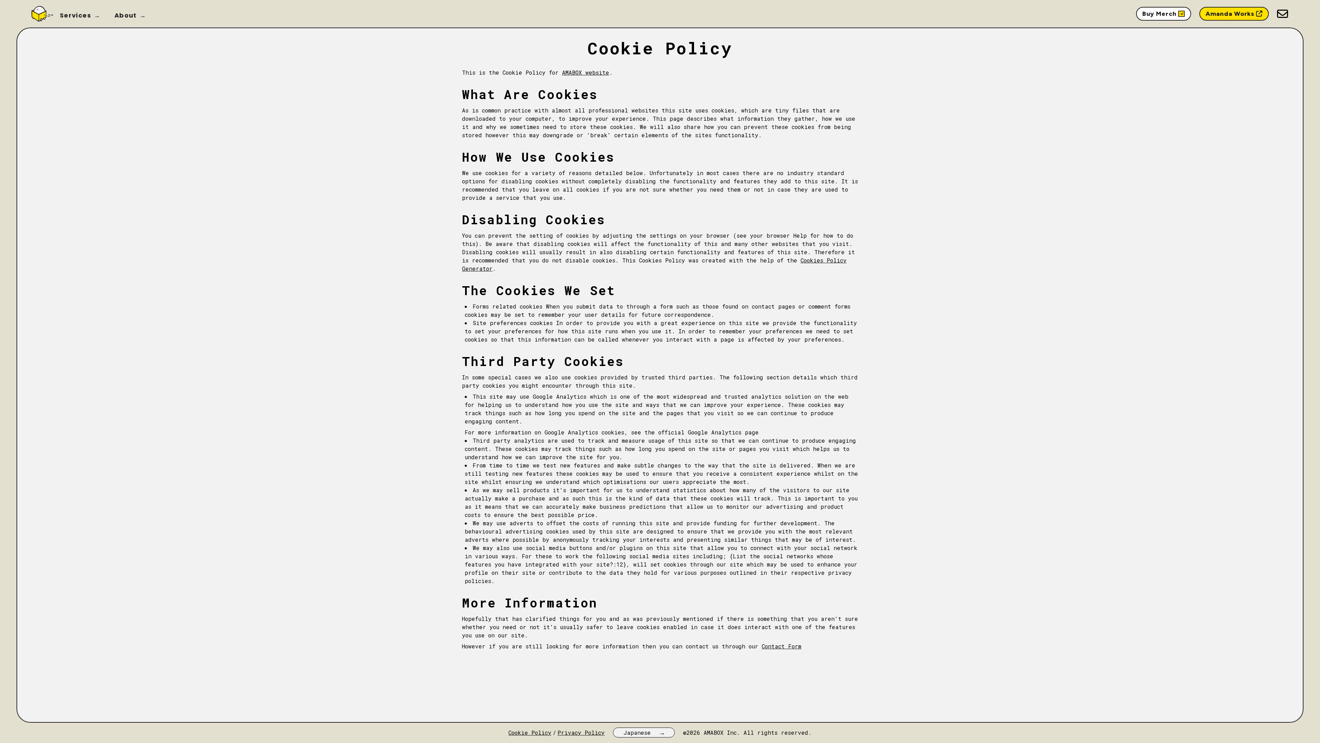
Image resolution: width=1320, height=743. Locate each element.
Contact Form (781, 646)
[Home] (41, 14)
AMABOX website (585, 72)
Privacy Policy (581, 732)
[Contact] (1282, 13)
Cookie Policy (529, 732)
